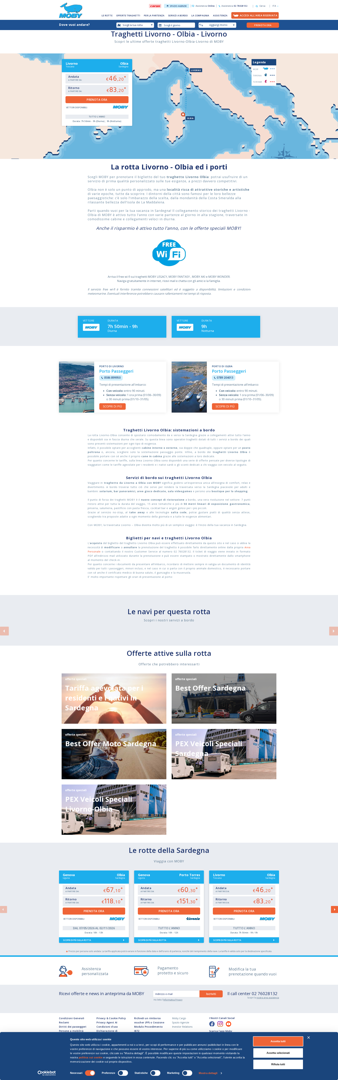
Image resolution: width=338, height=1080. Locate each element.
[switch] (123, 1073)
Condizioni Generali (71, 1018)
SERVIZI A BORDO (178, 15)
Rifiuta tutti (278, 1064)
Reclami (64, 1022)
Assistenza (205, 5)
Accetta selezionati (278, 1052)
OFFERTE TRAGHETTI (128, 15)
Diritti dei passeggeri (72, 1026)
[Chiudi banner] (308, 1037)
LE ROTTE (107, 15)
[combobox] (176, 25)
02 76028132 (264, 993)
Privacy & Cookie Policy (111, 1018)
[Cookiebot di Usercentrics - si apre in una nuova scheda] (46, 1073)
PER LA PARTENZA (154, 15)
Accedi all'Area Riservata (258, 15)
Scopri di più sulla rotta (77, 940)
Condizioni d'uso (107, 1026)
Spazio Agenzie (178, 6)
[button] (274, 6)
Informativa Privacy (172, 999)
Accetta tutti (278, 1041)
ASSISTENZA (220, 15)
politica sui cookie (91, 1057)
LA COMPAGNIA (200, 15)
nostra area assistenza (267, 997)
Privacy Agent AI (106, 1022)
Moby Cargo (179, 1018)
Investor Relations (182, 1026)
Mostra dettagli (208, 1073)
